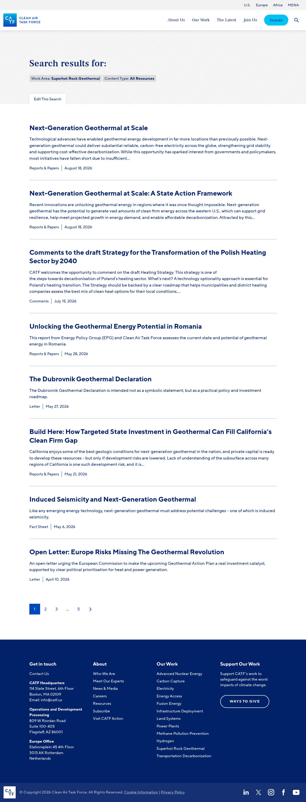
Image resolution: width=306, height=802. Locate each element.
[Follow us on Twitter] (258, 792)
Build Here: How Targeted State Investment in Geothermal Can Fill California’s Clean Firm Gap (150, 436)
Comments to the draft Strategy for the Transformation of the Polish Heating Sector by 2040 (147, 256)
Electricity (165, 688)
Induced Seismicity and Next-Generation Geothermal (112, 499)
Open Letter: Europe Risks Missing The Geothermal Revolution (126, 552)
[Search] (296, 20)
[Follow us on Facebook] (283, 792)
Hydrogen (165, 741)
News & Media (105, 688)
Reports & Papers (44, 168)
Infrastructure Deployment (180, 711)
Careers (100, 696)
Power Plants (168, 726)
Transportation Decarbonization (184, 756)
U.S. (247, 5)
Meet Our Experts (108, 681)
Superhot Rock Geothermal (181, 748)
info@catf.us (51, 700)
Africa (277, 5)
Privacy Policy (173, 792)
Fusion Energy (169, 703)
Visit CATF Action (108, 718)
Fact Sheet (38, 526)
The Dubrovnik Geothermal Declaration (90, 379)
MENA (293, 5)
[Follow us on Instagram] (271, 792)
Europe (262, 5)
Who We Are (104, 673)
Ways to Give (245, 701)
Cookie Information (141, 792)
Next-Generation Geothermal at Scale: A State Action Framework (130, 193)
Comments (39, 301)
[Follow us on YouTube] (296, 792)
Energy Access (169, 696)
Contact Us (39, 673)
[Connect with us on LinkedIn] (246, 792)
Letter (34, 406)
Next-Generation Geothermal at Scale (88, 128)
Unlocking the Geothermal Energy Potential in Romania (115, 326)
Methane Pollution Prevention (183, 733)
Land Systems (169, 718)
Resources (102, 703)
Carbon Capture (171, 681)
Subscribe (101, 711)
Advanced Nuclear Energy (179, 673)
